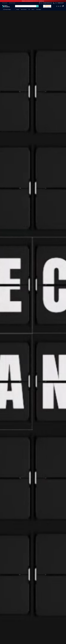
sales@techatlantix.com (47, 2)
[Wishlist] (61, 6)
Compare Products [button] (59, 6)
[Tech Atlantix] (6, 6)
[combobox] (27, 6)
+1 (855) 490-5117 (60, 2)
